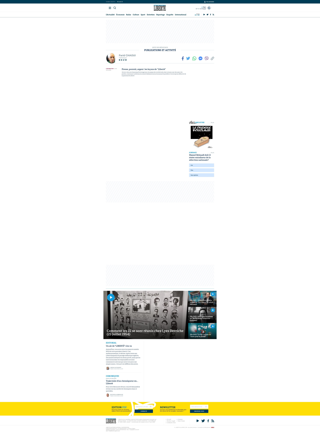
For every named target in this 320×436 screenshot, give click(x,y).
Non (192, 170)
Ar (199, 15)
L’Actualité (110, 14)
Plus (212, 122)
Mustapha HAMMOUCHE (116, 394)
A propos (180, 419)
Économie (120, 14)
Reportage (160, 14)
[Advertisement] (160, 31)
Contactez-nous (171, 422)
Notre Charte (181, 421)
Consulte (144, 411)
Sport (143, 14)
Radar (128, 14)
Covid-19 (120, 1)
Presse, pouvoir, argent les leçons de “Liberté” (144, 69)
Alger (201, 7)
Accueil (169, 419)
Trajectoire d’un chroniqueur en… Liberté (122, 382)
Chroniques (112, 376)
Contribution (110, 68)
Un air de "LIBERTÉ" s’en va (119, 345)
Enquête (169, 14)
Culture (136, 14)
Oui (192, 165)
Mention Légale (171, 421)
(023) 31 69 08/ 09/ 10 (121, 429)
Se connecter (210, 1)
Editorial (111, 343)
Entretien (151, 14)
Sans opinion (194, 175)
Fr (195, 15)
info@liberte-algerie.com (114, 430)
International (180, 14)
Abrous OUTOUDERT (115, 367)
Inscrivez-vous (199, 411)
